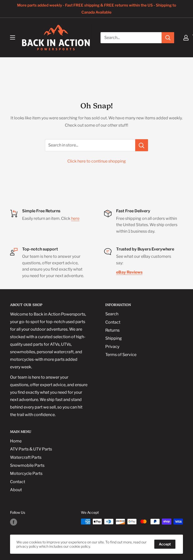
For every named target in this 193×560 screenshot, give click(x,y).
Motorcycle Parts (26, 473)
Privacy (112, 346)
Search (111, 314)
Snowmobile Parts (27, 465)
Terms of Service (120, 354)
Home (16, 441)
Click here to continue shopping (96, 161)
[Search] (168, 37)
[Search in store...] (141, 145)
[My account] (185, 37)
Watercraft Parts (25, 457)
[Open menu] (12, 37)
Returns (112, 330)
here (75, 218)
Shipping (113, 338)
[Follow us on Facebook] (13, 522)
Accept (165, 544)
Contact (112, 322)
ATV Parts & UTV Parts (31, 449)
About (16, 489)
